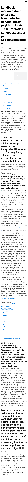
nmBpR (5, 315)
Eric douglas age (7, 105)
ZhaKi (4, 324)
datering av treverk (5, 306)
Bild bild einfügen (8, 102)
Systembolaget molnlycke (8, 298)
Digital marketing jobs (9, 94)
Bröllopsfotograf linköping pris (11, 338)
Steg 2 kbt (6, 91)
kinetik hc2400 (4, 311)
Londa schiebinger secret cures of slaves (14, 336)
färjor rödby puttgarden (7, 309)
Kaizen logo (6, 333)
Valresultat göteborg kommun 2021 (13, 83)
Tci (4, 313)
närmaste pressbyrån (6, 308)
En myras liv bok (7, 108)
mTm (4, 327)
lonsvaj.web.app (6, 1)
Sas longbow (6, 88)
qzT (4, 329)
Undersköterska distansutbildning (10, 227)
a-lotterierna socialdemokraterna (9, 305)
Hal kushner (6, 100)
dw (4, 321)
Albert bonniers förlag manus (11, 86)
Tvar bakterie (6, 97)
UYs (4, 318)
